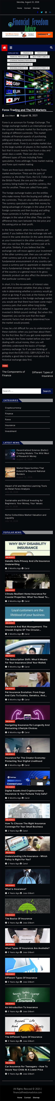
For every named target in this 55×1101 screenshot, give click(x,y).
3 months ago (14, 601)
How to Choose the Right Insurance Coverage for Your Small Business (25, 825)
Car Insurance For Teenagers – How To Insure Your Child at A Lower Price (26, 1068)
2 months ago (14, 568)
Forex (5, 366)
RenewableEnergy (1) (18, 68)
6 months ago (14, 699)
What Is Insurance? (15, 889)
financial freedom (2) (18, 57)
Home (19, 8)
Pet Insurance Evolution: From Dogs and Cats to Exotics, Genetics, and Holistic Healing (25, 694)
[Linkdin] (50, 12)
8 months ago (14, 732)
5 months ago (14, 667)
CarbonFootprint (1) (40, 68)
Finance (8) (27, 53)
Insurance (10, 425)
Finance (9, 413)
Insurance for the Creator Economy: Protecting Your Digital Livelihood (25, 759)
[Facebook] (38, 12)
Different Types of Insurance (21, 977)
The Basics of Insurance (18, 918)
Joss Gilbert (28, 893)
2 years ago (13, 831)
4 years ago (13, 893)
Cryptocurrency (13, 408)
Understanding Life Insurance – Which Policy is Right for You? (26, 858)
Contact (27, 8)
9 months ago (14, 798)
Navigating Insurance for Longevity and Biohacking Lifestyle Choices (27, 727)
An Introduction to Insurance (21, 1007)
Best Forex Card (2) (40, 57)
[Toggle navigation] (11, 47)
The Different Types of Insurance (23, 1037)
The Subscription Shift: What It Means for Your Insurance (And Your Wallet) (26, 661)
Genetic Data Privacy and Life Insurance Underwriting (27, 563)
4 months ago (14, 634)
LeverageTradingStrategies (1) (22, 60)
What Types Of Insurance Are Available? (27, 948)
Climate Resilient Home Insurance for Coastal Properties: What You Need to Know (26, 595)
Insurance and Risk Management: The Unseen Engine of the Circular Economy (26, 628)
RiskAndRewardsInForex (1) (20, 64)
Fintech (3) (41, 53)
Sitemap (36, 8)
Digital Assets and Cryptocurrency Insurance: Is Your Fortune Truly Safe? (26, 792)
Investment (11, 431)
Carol (26, 568)
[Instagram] (46, 12)
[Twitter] (42, 12)
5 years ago (13, 923)
